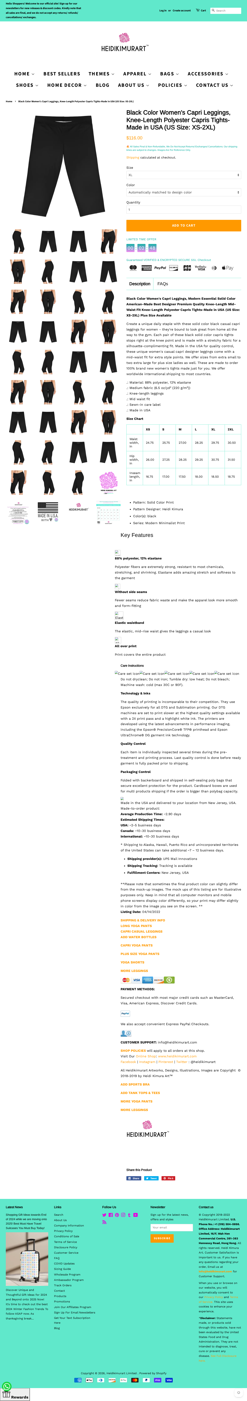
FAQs (162, 283)
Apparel (135, 73)
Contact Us (213, 85)
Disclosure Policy (65, 1247)
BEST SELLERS (61, 73)
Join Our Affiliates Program (72, 1307)
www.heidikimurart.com (177, 1056)
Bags (168, 73)
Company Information (69, 1225)
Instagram (147, 1062)
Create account (182, 11)
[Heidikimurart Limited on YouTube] (135, 1215)
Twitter (181, 1062)
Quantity (133, 202)
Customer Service (66, 1252)
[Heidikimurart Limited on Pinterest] (117, 1215)
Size (129, 168)
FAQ (57, 1258)
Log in (163, 11)
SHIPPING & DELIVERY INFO (143, 920)
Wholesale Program (67, 1274)
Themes (100, 73)
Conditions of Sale (66, 1236)
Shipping (132, 157)
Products (60, 1296)
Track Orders (63, 1285)
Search (58, 1214)
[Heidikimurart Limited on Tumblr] (129, 1215)
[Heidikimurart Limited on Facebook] (110, 1215)
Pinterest (165, 1062)
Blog (103, 85)
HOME (22, 73)
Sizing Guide (62, 1269)
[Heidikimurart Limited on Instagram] (123, 1215)
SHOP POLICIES (133, 1051)
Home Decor (65, 85)
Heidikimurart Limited (122, 1373)
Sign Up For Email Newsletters (74, 1312)
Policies (171, 85)
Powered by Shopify (152, 1373)
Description (139, 283)
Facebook (128, 1062)
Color (130, 185)
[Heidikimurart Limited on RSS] (104, 1223)
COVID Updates (64, 1263)
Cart (203, 11)
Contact (59, 1290)
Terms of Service (65, 1242)
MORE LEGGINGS (134, 971)
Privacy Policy (63, 1231)
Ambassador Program (69, 1280)
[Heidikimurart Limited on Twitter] (104, 1215)
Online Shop (146, 1056)
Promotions (62, 1301)
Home (9, 101)
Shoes (25, 85)
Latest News (14, 1207)
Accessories (206, 73)
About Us (132, 85)
